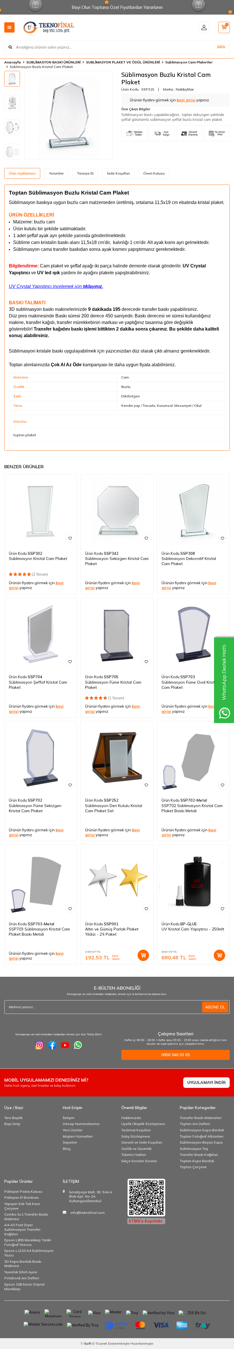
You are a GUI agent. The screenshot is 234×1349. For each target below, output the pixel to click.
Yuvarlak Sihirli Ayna (20, 1272)
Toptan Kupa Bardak (197, 1161)
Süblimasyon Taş (194, 1148)
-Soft (86, 1343)
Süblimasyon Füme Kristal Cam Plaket (113, 685)
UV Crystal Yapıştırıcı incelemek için (56, 286)
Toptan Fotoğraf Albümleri (201, 1136)
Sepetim (70, 1142)
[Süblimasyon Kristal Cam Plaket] (41, 510)
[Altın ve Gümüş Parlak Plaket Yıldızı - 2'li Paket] (117, 881)
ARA (221, 46)
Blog (66, 1148)
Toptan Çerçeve (193, 1167)
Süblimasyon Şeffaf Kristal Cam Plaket (38, 685)
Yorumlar (56, 173)
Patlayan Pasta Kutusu (23, 1191)
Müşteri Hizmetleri (78, 1136)
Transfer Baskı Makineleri (200, 1118)
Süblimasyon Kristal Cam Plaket (38, 558)
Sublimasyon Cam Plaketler (189, 62)
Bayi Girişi (12, 1124)
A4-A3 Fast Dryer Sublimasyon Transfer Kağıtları (22, 1229)
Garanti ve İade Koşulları (141, 1142)
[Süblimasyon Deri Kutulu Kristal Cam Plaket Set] (117, 757)
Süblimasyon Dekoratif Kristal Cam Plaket (189, 561)
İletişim (68, 1118)
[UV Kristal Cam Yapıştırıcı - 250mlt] (193, 881)
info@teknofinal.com (87, 1212)
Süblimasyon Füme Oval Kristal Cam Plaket (190, 685)
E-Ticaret (99, 1343)
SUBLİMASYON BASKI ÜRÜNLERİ (53, 62)
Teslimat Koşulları (136, 1130)
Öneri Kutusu (154, 173)
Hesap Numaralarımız (81, 1124)
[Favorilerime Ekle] (69, 538)
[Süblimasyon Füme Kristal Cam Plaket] (117, 634)
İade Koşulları (118, 173)
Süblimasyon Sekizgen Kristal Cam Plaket (117, 561)
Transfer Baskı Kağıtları (199, 1154)
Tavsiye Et (85, 173)
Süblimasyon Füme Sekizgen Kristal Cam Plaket (35, 808)
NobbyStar (185, 89)
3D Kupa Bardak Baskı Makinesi (22, 1263)
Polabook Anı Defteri (21, 1278)
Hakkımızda (131, 1118)
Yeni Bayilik (13, 1118)
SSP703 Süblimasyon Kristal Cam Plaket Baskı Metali (39, 931)
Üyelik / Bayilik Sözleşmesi (143, 1124)
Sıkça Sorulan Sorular (139, 1161)
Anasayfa (12, 62)
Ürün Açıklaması (22, 173)
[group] (68, 115)
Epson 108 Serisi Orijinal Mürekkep (24, 1286)
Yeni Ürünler (72, 1130)
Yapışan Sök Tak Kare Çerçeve (22, 1206)
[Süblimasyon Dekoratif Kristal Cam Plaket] (193, 510)
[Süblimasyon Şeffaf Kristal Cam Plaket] (41, 634)
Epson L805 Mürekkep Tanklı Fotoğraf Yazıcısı (27, 1242)
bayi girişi (186, 100)
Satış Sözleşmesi (135, 1136)
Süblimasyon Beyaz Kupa (201, 1142)
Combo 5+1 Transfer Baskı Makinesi (26, 1216)
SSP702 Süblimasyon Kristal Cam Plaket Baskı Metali (192, 808)
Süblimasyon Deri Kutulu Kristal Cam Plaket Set (113, 808)
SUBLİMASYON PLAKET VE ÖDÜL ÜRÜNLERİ (123, 62)
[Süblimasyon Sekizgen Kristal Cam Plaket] (117, 510)
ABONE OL (215, 1007)
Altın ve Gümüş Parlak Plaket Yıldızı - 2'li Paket (111, 931)
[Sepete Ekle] (143, 955)
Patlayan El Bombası (21, 1197)
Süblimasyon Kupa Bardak (202, 1130)
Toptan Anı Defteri (195, 1124)
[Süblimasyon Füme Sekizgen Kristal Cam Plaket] (41, 757)
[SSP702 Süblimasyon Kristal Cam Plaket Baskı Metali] (193, 757)
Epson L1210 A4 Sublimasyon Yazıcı (29, 1252)
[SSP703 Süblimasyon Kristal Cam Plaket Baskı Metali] (41, 881)
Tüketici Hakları (133, 1154)
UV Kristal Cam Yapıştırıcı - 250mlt (193, 929)
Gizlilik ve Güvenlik (136, 1148)
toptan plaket (24, 435)
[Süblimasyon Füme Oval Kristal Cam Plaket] (193, 634)
